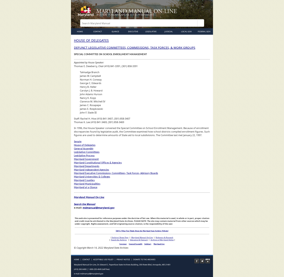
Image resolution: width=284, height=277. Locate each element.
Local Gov (186, 31)
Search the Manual (84, 204)
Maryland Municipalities (87, 184)
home (80, 31)
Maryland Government (86, 159)
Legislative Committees (87, 152)
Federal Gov (204, 31)
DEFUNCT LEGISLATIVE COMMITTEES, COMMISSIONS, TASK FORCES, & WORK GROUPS (134, 48)
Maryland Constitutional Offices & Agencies (98, 162)
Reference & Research (164, 237)
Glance (115, 31)
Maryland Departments (86, 166)
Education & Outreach (139, 240)
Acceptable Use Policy (103, 259)
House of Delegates (84, 145)
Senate (78, 141)
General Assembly (83, 148)
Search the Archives (119, 240)
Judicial (168, 31)
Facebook (196, 261)
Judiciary (147, 244)
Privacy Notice (123, 259)
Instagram (207, 261)
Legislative (151, 31)
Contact (97, 31)
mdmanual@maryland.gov (98, 207)
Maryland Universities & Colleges (92, 177)
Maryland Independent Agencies (91, 170)
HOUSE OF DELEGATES (91, 40)
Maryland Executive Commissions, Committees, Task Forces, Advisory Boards (116, 173)
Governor (123, 244)
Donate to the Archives (144, 259)
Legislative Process (84, 155)
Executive (133, 31)
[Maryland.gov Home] (86, 12)
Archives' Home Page (120, 237)
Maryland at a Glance (85, 187)
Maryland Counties (84, 180)
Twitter (202, 261)
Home (76, 259)
